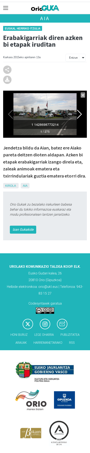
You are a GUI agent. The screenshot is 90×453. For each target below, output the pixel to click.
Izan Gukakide (23, 230)
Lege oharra (44, 335)
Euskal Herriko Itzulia (22, 28)
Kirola (10, 185)
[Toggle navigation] (5, 8)
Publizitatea (70, 335)
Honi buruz (19, 335)
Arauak (21, 343)
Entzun (73, 57)
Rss (72, 343)
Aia (45, 18)
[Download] (7, 79)
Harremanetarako (47, 343)
